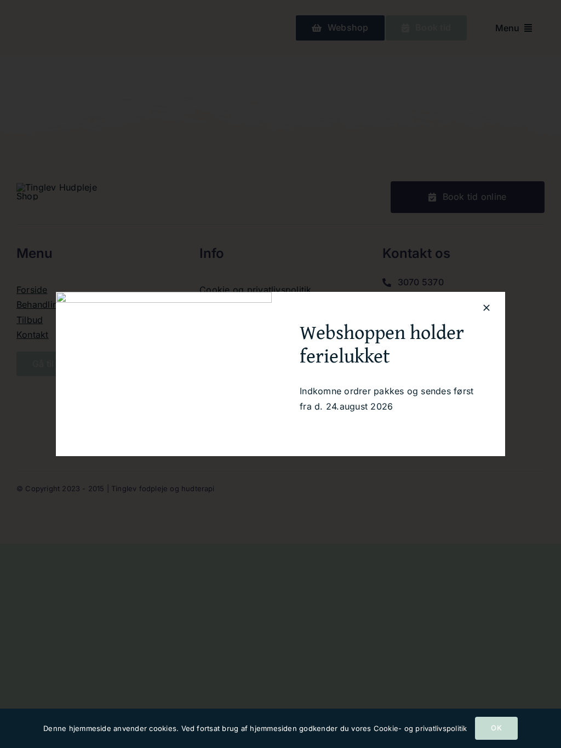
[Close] (486, 308)
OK (496, 727)
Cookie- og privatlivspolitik (420, 728)
